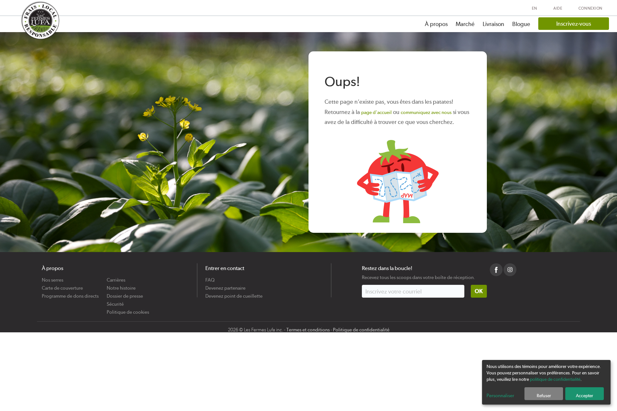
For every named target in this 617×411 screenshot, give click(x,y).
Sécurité (115, 301)
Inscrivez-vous (573, 23)
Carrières (116, 277)
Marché (465, 24)
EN (534, 8)
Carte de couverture (62, 285)
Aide (557, 8)
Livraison (493, 24)
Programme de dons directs (70, 293)
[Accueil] (40, 20)
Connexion (590, 8)
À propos (436, 24)
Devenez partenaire (225, 285)
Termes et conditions (308, 330)
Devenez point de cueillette (234, 293)
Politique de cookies (128, 309)
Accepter (584, 395)
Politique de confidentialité (361, 330)
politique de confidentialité (555, 379)
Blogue (521, 24)
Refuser (544, 395)
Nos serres (52, 277)
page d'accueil (376, 112)
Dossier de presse (125, 293)
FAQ (210, 277)
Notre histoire (121, 285)
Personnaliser (500, 395)
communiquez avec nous (426, 112)
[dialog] (546, 382)
